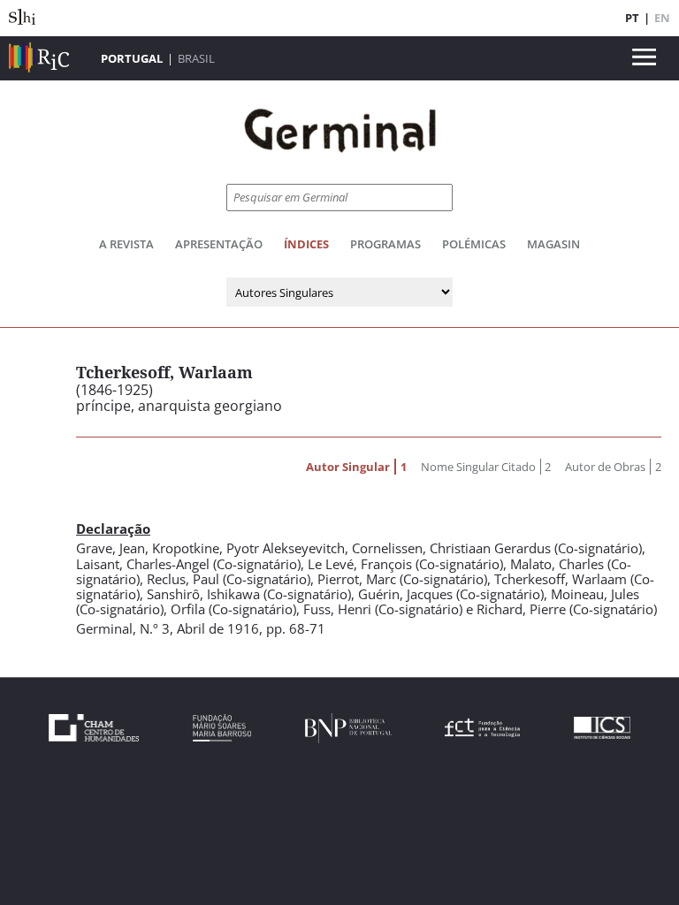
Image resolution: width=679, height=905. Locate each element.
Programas (385, 244)
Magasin (553, 244)
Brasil (196, 58)
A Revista (126, 244)
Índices (306, 244)
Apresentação (219, 244)
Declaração (113, 528)
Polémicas (474, 244)
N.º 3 (155, 628)
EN (662, 18)
